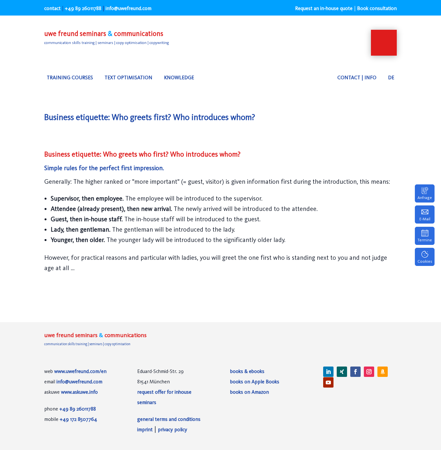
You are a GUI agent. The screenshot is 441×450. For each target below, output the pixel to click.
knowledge (179, 77)
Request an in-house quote (324, 8)
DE (391, 77)
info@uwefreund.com (79, 382)
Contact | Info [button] (356, 77)
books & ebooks (247, 371)
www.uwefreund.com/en (80, 371)
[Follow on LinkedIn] (328, 372)
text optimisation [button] (128, 77)
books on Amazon (249, 392)
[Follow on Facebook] (355, 372)
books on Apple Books (254, 382)
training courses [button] (70, 77)
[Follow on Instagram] (369, 372)
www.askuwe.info (79, 392)
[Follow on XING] (342, 372)
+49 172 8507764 (78, 419)
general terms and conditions (168, 419)
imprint (145, 429)
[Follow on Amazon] (382, 372)
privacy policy (172, 429)
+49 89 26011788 (83, 8)
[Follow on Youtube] (328, 382)
